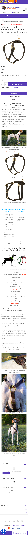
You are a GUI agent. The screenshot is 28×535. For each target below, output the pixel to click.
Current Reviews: (5, 87)
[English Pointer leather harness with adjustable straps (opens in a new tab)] (14, 137)
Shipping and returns (14, 96)
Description (14, 93)
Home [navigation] (3, 20)
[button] (25, 16)
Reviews (14, 99)
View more (6, 472)
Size (2, 72)
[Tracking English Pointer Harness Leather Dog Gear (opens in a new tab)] (15, 190)
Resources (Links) (8, 492)
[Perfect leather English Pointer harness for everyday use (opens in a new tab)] (14, 360)
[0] (24, 10)
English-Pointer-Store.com (18, 525)
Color (3, 66)
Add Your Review (14, 87)
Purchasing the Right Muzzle (10, 490)
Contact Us (16, 12)
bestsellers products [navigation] (8, 19)
